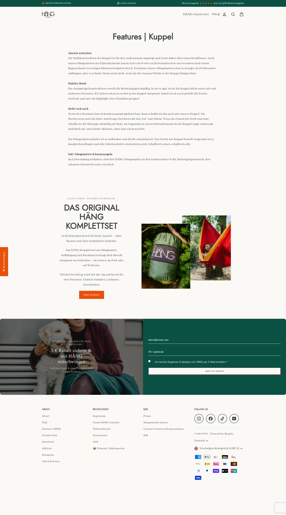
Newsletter (48, 441)
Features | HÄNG (51, 429)
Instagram (48, 454)
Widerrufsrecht (101, 429)
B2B (145, 435)
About (45, 416)
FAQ (44, 422)
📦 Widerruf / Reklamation (109, 448)
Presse (147, 416)
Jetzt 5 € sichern (214, 371)
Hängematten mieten (155, 422)
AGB (95, 441)
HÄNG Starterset (196, 14)
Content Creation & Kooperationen (163, 429)
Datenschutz (100, 435)
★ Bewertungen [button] (4, 261)
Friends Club (49, 435)
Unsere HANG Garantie (106, 422)
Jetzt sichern (92, 295)
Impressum (99, 416)
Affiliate (47, 448)
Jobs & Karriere (51, 461)
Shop (216, 14)
